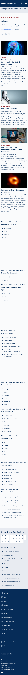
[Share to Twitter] (9, 34)
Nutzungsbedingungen (6, 667)
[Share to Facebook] (6, 34)
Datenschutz (4, 660)
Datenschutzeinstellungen (7, 661)
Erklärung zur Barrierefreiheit (8, 663)
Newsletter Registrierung (7, 669)
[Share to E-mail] (2, 34)
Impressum (4, 658)
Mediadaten (4, 665)
